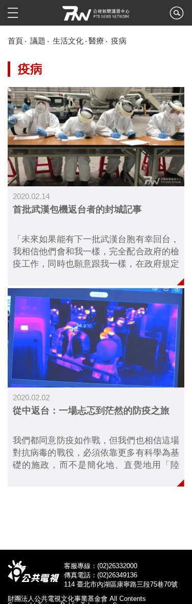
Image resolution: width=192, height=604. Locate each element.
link (96, 186)
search (176, 16)
